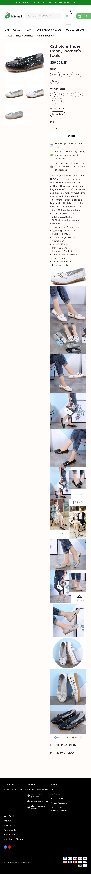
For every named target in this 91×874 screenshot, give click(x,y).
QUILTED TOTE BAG (75, 30)
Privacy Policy (9, 825)
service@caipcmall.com (16, 789)
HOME (6, 30)
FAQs (53, 789)
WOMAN (17, 30)
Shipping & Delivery (59, 798)
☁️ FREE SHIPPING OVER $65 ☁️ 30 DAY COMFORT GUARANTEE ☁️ (45, 3)
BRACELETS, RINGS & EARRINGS (18, 36)
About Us (7, 821)
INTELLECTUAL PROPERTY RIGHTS (59, 809)
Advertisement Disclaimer (14, 839)
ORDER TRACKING (45, 36)
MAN (29, 30)
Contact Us (55, 794)
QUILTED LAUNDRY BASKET (49, 30)
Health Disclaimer (11, 834)
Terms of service (10, 830)
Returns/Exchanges (59, 803)
